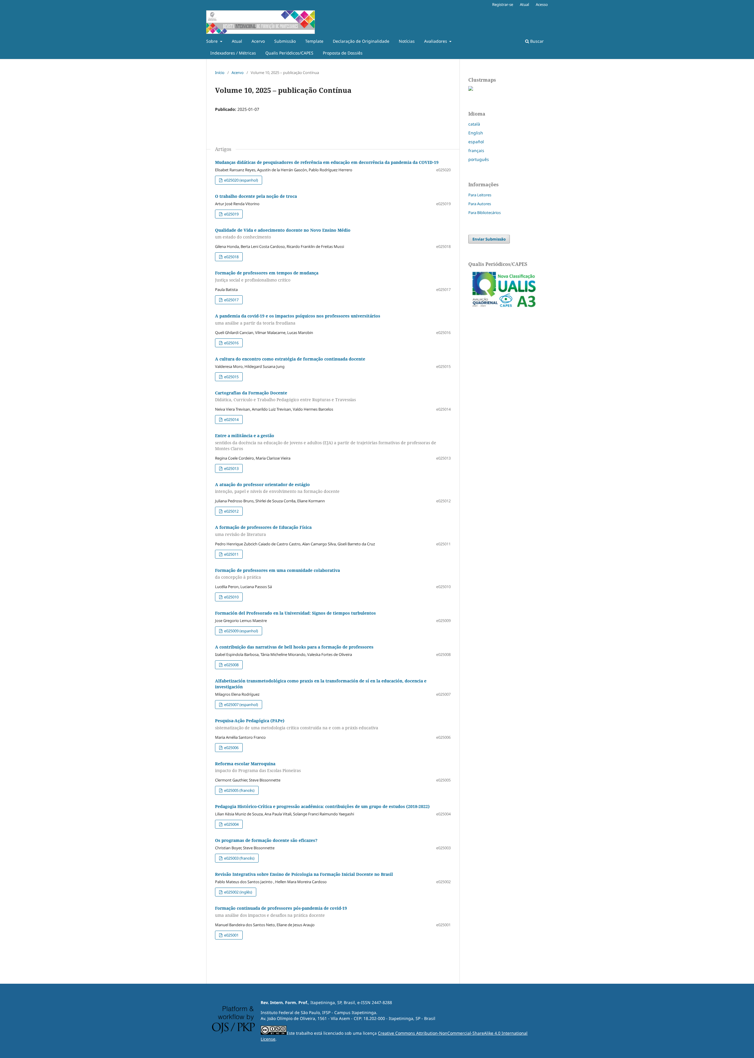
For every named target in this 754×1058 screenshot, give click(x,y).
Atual (237, 41)
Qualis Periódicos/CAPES (289, 53)
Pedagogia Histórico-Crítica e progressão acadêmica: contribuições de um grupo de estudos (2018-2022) (322, 806)
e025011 (231, 554)
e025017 (231, 299)
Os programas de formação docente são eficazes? (266, 840)
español (476, 141)
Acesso (542, 4)
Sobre (212, 41)
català (474, 124)
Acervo (258, 41)
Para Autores (479, 203)
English (475, 133)
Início (219, 72)
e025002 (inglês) (237, 892)
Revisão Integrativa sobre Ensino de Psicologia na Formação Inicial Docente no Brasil (304, 874)
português (478, 159)
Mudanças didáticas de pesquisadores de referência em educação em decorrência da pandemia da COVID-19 (327, 162)
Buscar (536, 41)
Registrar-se (502, 4)
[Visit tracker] (470, 89)
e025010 (231, 597)
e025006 (231, 747)
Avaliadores (436, 41)
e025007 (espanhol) (240, 704)
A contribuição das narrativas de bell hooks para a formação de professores (294, 647)
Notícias (407, 41)
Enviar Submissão (489, 239)
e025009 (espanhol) (240, 631)
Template (314, 41)
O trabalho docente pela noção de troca (256, 196)
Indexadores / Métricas (233, 53)
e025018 (231, 256)
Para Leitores (479, 195)
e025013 (231, 468)
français (476, 150)
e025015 (231, 376)
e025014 (231, 419)
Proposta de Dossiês (343, 53)
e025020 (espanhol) (240, 180)
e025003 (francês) (238, 858)
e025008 (231, 664)
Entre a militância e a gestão (325, 442)
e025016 (231, 342)
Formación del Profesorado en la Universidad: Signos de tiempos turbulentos (295, 613)
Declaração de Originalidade (361, 41)
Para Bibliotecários (484, 212)
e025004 (231, 824)
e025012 (231, 511)
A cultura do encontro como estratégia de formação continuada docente (290, 359)
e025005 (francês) (238, 790)
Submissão (285, 41)
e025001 (231, 935)
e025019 (231, 214)
